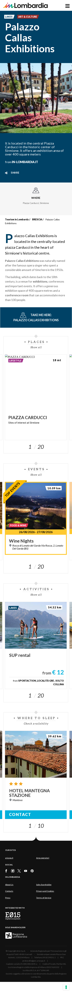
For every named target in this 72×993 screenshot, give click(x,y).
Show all (36, 347)
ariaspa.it (9, 858)
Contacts (9, 891)
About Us (9, 884)
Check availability (36, 723)
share (15, 173)
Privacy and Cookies (45, 891)
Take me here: (36, 317)
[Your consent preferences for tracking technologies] (66, 987)
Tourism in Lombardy (17, 219)
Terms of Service (43, 897)
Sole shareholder (44, 884)
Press (7, 897)
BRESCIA (37, 219)
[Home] (25, 5)
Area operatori (42, 858)
